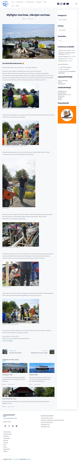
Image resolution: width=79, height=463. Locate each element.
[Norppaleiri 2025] (15, 368)
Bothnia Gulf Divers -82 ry (64, 94)
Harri (25, 18)
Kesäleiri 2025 (33, 375)
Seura (12, 2)
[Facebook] (58, 4)
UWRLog (60, 82)
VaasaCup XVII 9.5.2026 (64, 50)
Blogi (45, 2)
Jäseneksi (5, 440)
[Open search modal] (76, 4)
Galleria (17, 5)
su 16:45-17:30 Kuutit (63, 69)
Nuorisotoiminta (30, 2)
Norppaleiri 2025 (7, 375)
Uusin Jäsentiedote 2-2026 (10, 418)
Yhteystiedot (6, 438)
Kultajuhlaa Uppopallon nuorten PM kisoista (52, 420)
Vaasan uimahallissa (63, 64)
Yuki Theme (16, 459)
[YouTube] (67, 4)
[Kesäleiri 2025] (41, 368)
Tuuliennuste (61, 96)
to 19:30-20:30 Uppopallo (64, 67)
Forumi (13, 5)
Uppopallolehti (61, 83)
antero (5, 384)
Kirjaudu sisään (7, 421)
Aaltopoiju (60, 97)
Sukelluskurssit (20, 2)
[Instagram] (61, 4)
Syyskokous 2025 (62, 58)
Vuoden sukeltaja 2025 (64, 56)
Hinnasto (5, 442)
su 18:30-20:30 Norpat (64, 71)
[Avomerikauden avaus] (28, 392)
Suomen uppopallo (63, 80)
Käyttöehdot (6, 449)
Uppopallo (38, 2)
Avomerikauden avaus (9, 399)
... (8, 381)
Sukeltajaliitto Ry (62, 91)
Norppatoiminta (62, 93)
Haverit (59, 99)
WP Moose (28, 459)
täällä (10, 341)
